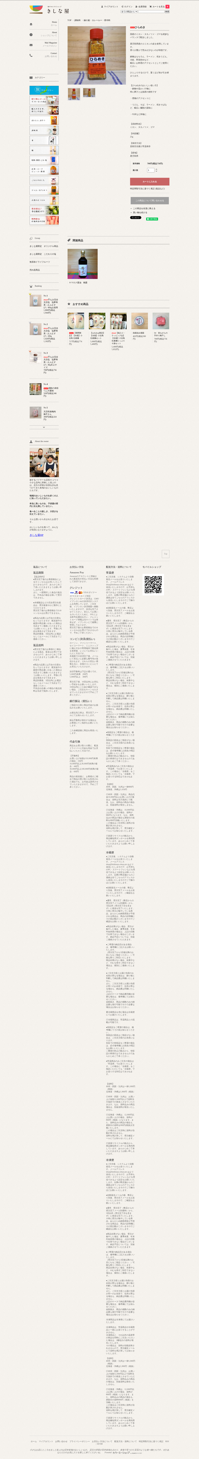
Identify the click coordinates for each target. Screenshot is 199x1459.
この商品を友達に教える (144, 208)
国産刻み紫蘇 (138, 333)
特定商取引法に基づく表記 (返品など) (147, 189)
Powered (108, 1452)
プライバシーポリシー (79, 1441)
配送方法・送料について (125, 1441)
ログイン (128, 7)
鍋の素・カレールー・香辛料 (97, 20)
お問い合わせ (61, 1441)
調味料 (77, 20)
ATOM (100, 1444)
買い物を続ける (140, 212)
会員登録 (142, 7)
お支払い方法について (102, 1441)
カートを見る (160, 7)
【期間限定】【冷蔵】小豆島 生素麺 (75, 335)
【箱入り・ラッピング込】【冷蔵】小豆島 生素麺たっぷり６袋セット (118, 338)
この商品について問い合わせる (149, 200)
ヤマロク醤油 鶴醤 (78, 283)
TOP (69, 20)
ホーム (34, 1441)
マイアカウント (111, 7)
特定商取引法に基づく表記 (151, 1441)
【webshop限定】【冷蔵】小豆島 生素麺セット (97, 335)
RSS (167, 1441)
